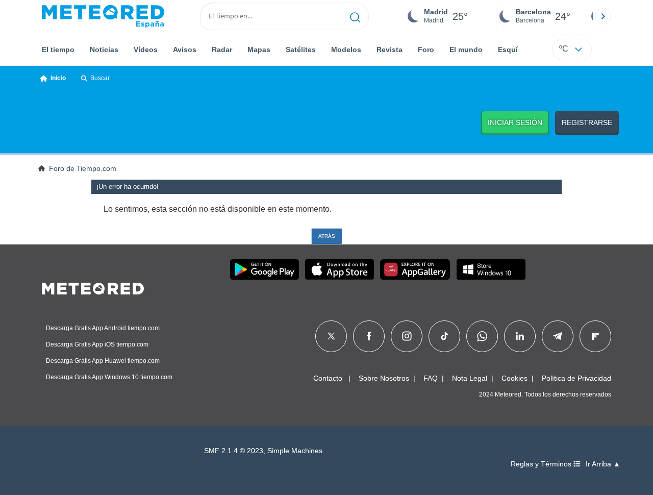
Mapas (258, 49)
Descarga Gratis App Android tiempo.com (103, 328)
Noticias (104, 49)
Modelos (346, 49)
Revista (389, 49)
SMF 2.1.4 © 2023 (233, 451)
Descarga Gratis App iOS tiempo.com (97, 344)
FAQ (430, 378)
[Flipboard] (595, 336)
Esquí (508, 49)
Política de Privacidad (576, 378)
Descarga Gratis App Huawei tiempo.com (103, 360)
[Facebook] (369, 336)
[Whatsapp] (482, 336)
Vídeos (146, 49)
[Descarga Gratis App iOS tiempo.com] (339, 269)
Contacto (327, 378)
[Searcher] (355, 16)
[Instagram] (407, 336)
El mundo (466, 49)
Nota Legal (469, 378)
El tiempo (58, 49)
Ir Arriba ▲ (603, 464)
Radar (222, 49)
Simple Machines (294, 451)
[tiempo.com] (103, 16)
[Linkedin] (520, 336)
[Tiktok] (444, 336)
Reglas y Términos (542, 464)
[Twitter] (331, 336)
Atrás (326, 236)
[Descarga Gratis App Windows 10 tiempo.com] (491, 269)
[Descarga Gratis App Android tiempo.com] (264, 269)
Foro (426, 49)
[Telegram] (557, 336)
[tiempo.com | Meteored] (93, 286)
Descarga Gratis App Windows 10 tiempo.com (109, 377)
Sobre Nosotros (384, 378)
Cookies (514, 378)
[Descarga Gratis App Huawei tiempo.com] (415, 269)
